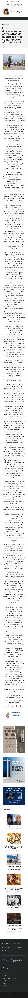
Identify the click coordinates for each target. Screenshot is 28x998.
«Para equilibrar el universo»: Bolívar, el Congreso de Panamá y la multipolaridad (14, 888)
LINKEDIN (6, 947)
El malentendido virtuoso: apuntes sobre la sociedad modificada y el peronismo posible (14, 927)
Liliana (17, 11)
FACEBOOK (7, 944)
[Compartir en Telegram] (16, 84)
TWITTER (18, 944)
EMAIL (5, 951)
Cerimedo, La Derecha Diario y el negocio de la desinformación (14, 827)
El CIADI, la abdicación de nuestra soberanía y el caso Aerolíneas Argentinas (14, 868)
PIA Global (16, 702)
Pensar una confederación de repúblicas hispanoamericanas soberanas (14, 847)
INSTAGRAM (19, 947)
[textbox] (14, 394)
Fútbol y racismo (14, 907)
